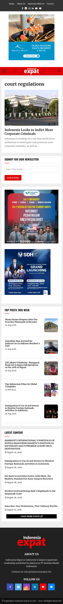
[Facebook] (10, 587)
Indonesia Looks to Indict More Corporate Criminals (29, 132)
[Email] (51, 587)
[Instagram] (26, 587)
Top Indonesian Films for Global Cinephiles (21, 385)
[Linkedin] (34, 587)
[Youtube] (43, 587)
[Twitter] (18, 587)
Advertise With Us (36, 4)
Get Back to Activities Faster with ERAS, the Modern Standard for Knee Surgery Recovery (29, 477)
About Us (21, 4)
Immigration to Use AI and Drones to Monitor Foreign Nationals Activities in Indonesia (22, 408)
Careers (50, 4)
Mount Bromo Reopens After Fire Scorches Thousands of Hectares (21, 320)
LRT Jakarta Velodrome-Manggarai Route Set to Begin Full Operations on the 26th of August (22, 365)
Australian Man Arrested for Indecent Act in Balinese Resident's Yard (22, 343)
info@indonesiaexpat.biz (37, 571)
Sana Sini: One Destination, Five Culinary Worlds (31, 506)
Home (12, 4)
